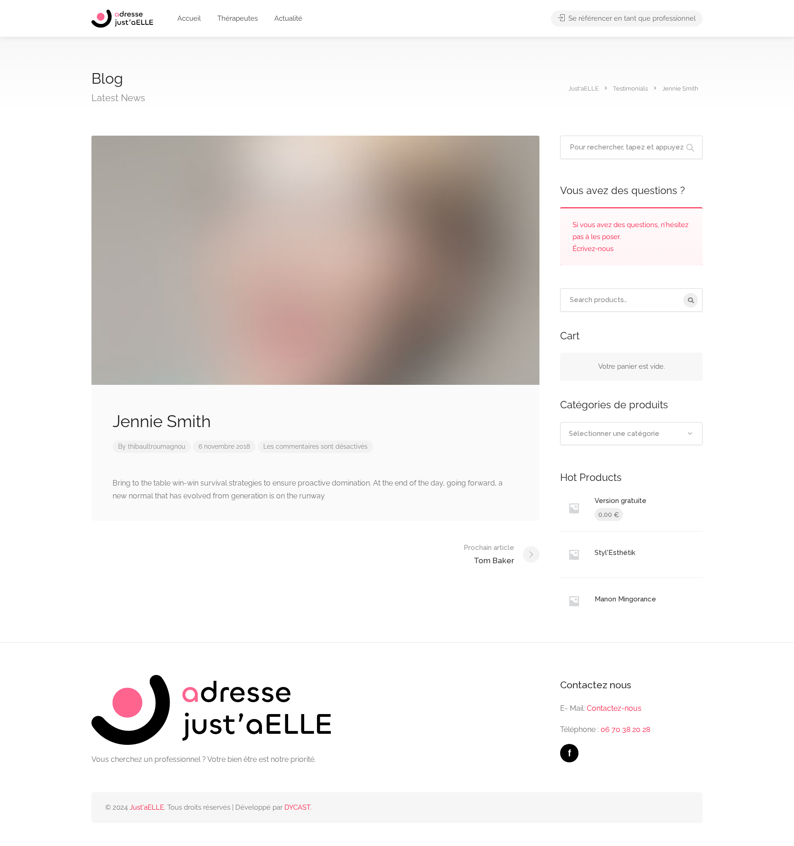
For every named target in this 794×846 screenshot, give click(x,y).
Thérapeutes (237, 18)
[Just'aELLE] (122, 18)
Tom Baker (489, 554)
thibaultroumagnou (156, 446)
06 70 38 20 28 (625, 729)
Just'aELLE (147, 807)
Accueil (189, 18)
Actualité (288, 18)
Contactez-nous (614, 708)
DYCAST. (298, 807)
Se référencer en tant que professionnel (631, 18)
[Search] (690, 300)
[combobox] (631, 433)
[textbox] (631, 434)
